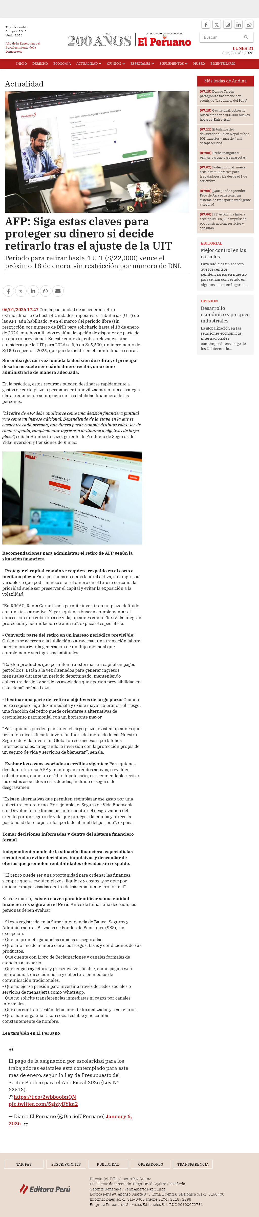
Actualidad (87, 63)
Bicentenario (222, 63)
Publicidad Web (108, 1165)
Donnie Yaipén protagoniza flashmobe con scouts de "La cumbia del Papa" (223, 96)
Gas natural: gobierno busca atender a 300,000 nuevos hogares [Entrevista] (225, 115)
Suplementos (172, 63)
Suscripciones (66, 1164)
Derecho (40, 63)
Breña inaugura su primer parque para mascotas (223, 155)
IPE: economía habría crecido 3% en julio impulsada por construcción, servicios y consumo (223, 221)
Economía (62, 63)
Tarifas (24, 1164)
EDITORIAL (211, 243)
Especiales (140, 63)
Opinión (114, 63)
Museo (199, 63)
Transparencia (193, 1164)
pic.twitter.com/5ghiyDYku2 (43, 1103)
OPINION (209, 300)
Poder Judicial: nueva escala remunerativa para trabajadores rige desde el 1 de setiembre (223, 174)
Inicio (21, 63)
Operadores (150, 1164)
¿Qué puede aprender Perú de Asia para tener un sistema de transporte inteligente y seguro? (225, 198)
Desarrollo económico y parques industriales (225, 314)
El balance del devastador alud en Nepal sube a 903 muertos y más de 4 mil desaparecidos (225, 136)
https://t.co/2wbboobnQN (45, 1096)
